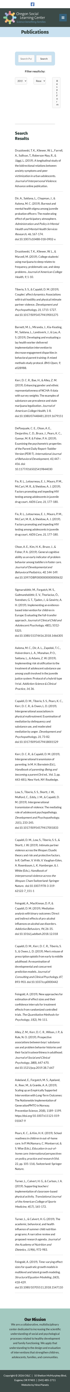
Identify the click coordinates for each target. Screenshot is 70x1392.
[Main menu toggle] (63, 17)
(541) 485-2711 (47, 1380)
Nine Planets (42, 1384)
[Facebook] (32, 4)
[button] (44, 58)
